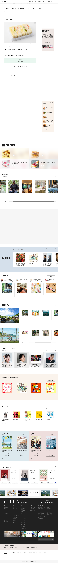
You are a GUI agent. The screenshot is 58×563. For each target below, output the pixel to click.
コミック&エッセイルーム (46, 1)
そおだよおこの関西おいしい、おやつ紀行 (16, 516)
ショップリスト (7, 457)
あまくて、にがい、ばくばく (41, 514)
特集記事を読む (7, 455)
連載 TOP (51, 276)
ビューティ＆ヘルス (6, 514)
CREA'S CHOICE (6, 521)
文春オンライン (32, 561)
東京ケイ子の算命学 (49, 512)
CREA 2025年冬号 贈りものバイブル (23, 522)
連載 (32, 1)
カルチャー (5, 512)
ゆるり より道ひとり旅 (40, 518)
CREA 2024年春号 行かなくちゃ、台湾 (23, 528)
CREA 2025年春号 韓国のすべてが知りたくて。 (24, 520)
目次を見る (7, 453)
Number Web (27, 561)
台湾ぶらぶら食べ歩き (15, 508)
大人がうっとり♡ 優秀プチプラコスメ (16, 522)
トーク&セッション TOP (51, 349)
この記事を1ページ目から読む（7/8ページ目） (20, 16)
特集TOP (22, 507)
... (16, 66)
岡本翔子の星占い (49, 508)
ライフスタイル (6, 513)
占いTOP (51, 407)
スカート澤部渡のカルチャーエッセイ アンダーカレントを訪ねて (41, 517)
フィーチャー (5, 520)
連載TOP (14, 507)
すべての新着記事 (6, 507)
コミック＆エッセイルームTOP (51, 380)
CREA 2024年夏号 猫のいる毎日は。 (23, 526)
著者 (13, 541)
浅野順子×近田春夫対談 (32, 510)
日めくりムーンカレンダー (50, 513)
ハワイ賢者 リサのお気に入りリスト (16, 511)
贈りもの (5, 508)
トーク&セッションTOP (32, 507)
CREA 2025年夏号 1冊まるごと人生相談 (23, 518)
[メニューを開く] (54, 1)
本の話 (35, 561)
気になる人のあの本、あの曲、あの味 (33, 509)
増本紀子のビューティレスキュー (16, 524)
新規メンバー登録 (47, 42)
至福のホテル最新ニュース (15, 514)
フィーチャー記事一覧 (51, 175)
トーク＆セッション (39, 1)
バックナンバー (24, 434)
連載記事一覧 (47, 129)
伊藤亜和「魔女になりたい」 (41, 508)
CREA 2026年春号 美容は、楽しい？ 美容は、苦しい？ (24, 511)
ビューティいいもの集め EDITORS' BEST (15, 520)
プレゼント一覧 (44, 49)
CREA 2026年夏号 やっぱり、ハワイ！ (23, 509)
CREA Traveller (23, 561)
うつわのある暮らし (15, 518)
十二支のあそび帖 (40, 512)
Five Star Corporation (8, 11)
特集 (35, 1)
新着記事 (30, 1)
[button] (3, 201)
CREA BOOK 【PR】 (6, 541)
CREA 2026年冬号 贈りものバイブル (23, 513)
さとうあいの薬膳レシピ (15, 517)
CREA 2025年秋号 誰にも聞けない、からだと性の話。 (24, 516)
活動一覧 (22, 541)
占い (51, 1)
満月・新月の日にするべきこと (50, 514)
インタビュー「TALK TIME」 (41, 513)
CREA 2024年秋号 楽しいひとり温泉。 (23, 524)
